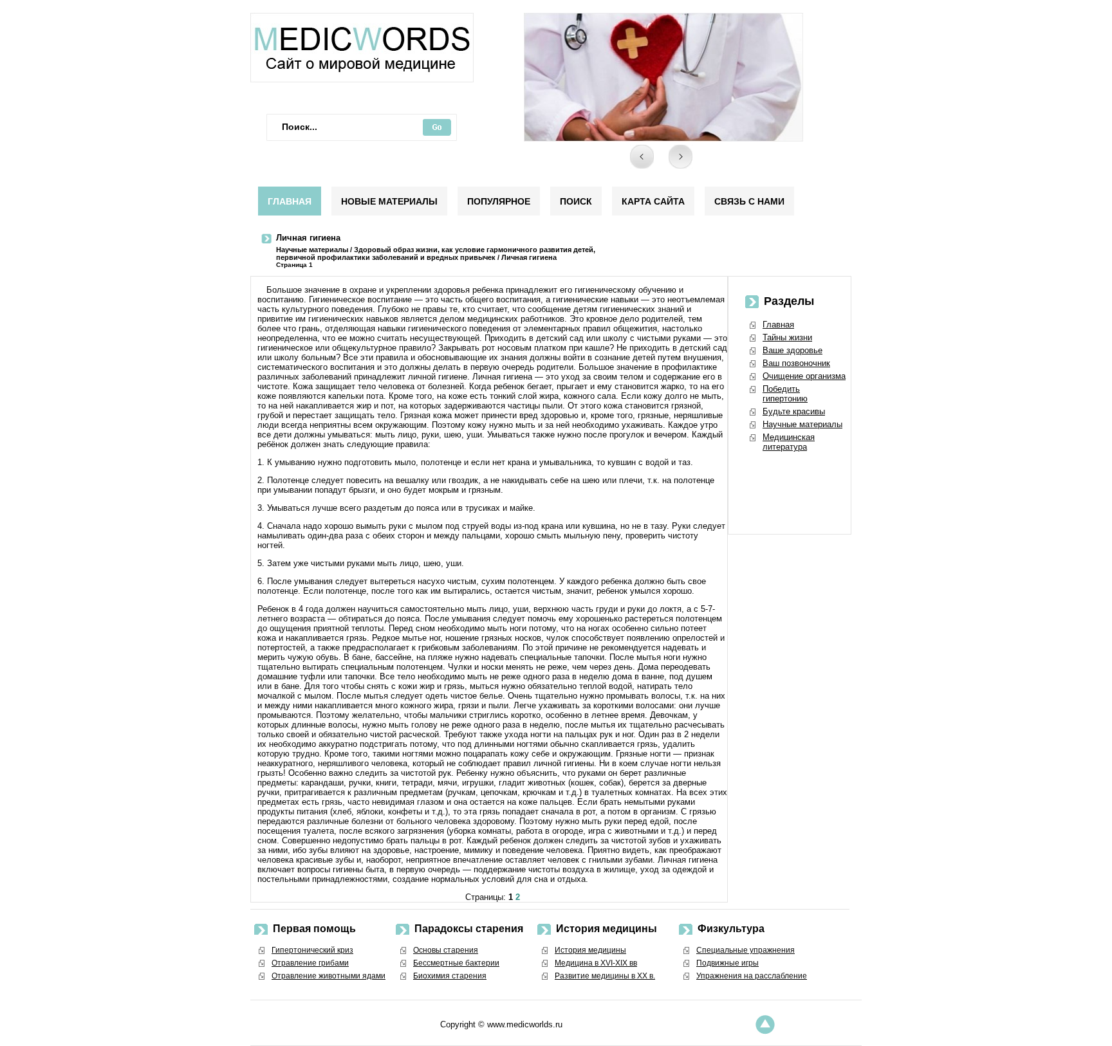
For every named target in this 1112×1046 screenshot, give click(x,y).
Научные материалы (312, 249)
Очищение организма (804, 376)
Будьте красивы (794, 411)
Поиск (576, 201)
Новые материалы (389, 201)
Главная (289, 201)
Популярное (498, 201)
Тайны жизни (787, 337)
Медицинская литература (789, 442)
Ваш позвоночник (796, 363)
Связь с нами (749, 201)
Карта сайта (653, 201)
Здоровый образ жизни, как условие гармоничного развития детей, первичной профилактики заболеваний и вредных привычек (435, 253)
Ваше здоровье (792, 350)
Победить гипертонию (785, 393)
